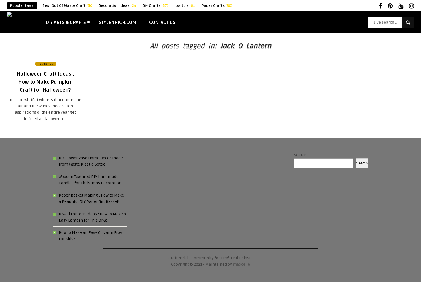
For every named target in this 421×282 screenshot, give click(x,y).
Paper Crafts (217, 5)
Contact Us (162, 23)
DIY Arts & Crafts (66, 23)
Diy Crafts (155, 5)
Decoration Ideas (118, 5)
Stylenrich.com (117, 23)
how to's (184, 5)
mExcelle (241, 264)
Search (300, 155)
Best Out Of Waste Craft (67, 5)
